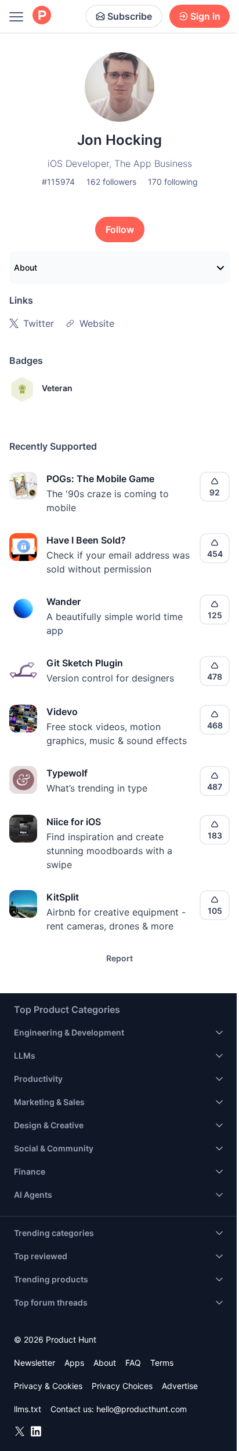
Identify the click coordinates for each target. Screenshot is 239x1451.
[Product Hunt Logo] (41, 16)
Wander (63, 601)
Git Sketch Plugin (84, 663)
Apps (74, 1363)
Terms (161, 1363)
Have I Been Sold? (86, 540)
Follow (120, 229)
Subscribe (129, 16)
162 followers (111, 182)
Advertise (180, 1386)
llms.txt (27, 1409)
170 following (173, 182)
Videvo (62, 711)
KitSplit (62, 897)
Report (119, 958)
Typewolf (67, 773)
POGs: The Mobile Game (100, 478)
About (25, 267)
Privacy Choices (122, 1386)
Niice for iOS (73, 821)
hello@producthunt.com (141, 1409)
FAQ (133, 1363)
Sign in (205, 16)
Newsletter (34, 1363)
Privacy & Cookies (48, 1386)
